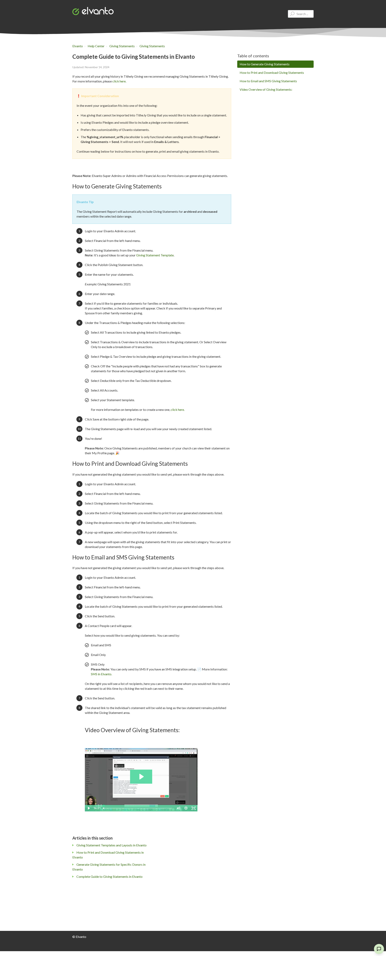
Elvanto (77, 46)
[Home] (93, 11)
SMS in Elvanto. (101, 674)
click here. (119, 81)
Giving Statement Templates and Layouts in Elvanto (111, 845)
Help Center (96, 46)
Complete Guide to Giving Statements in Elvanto (109, 876)
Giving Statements (122, 46)
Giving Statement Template (155, 255)
